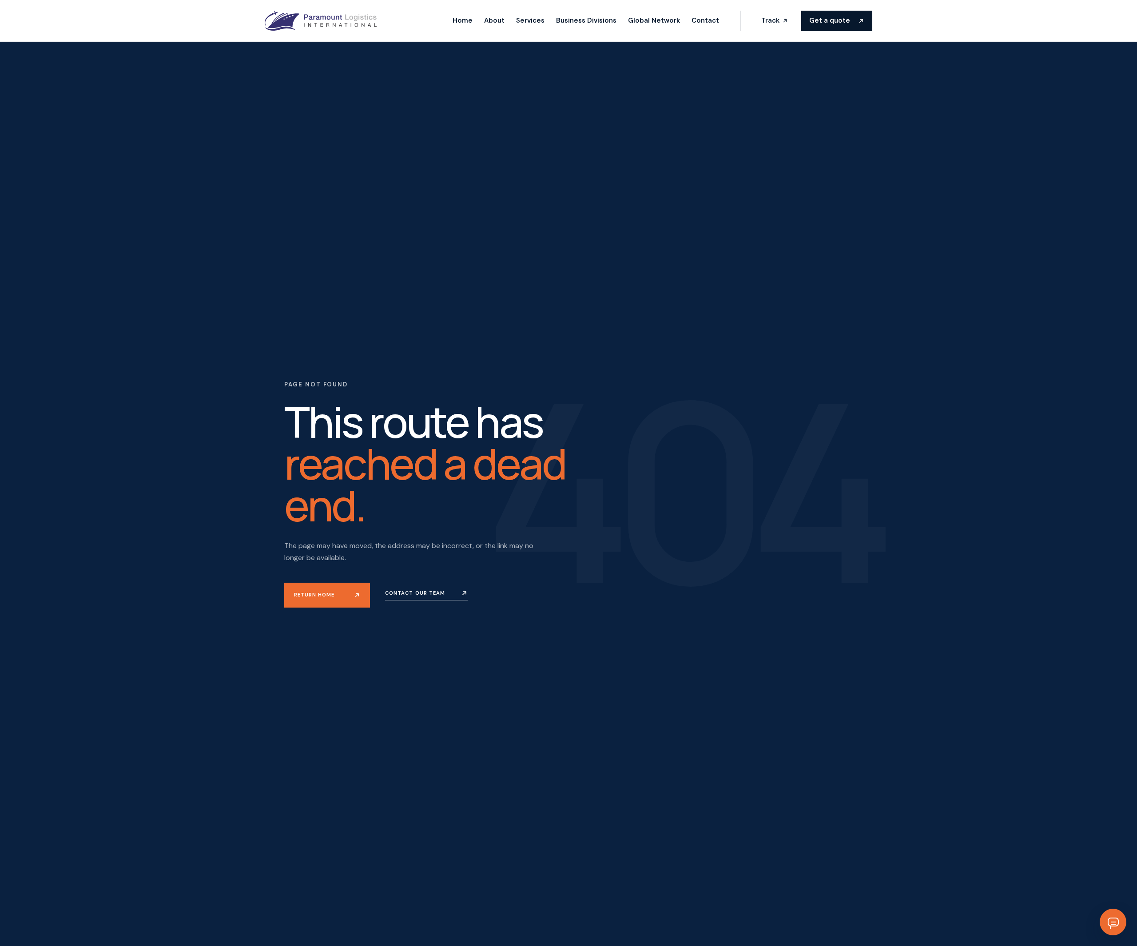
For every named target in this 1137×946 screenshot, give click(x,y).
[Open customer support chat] (1113, 922)
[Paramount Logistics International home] (321, 21)
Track (770, 20)
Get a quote (829, 20)
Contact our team (415, 593)
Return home (314, 595)
